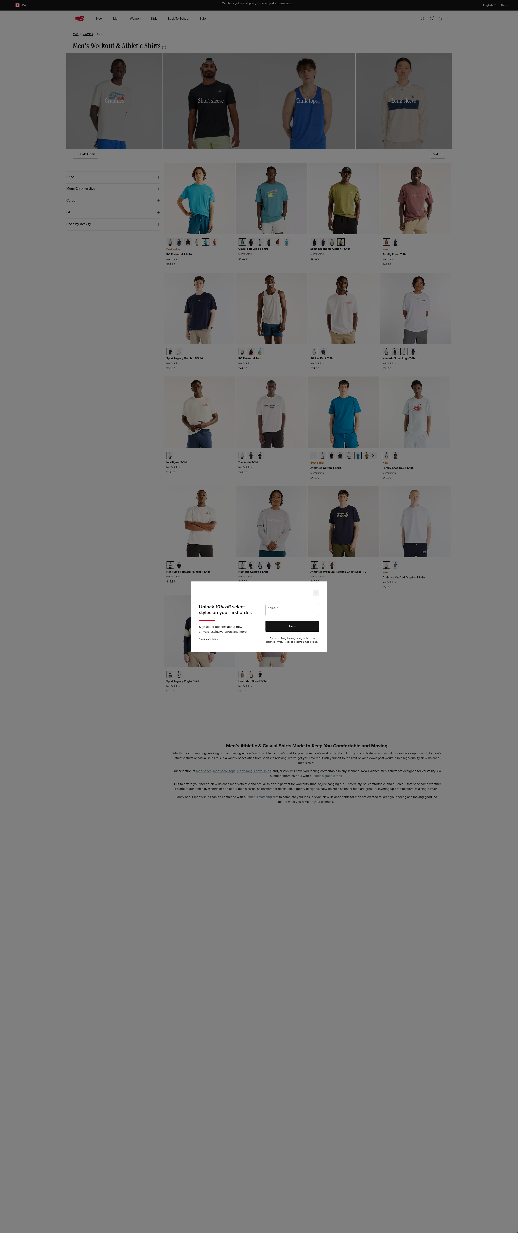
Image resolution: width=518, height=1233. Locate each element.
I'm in (292, 626)
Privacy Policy (283, 641)
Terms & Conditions (306, 641)
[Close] (316, 593)
